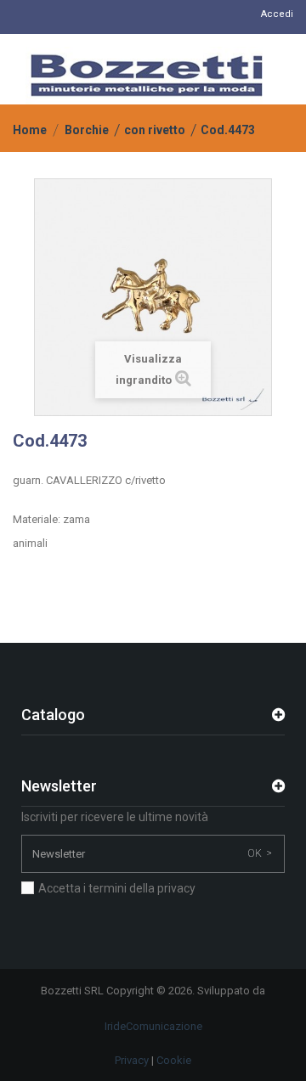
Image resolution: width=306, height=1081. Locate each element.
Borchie (87, 130)
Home (30, 130)
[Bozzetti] (147, 75)
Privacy (132, 1060)
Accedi (277, 14)
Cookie (173, 1060)
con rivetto (154, 130)
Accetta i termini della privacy (117, 888)
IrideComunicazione (153, 1026)
